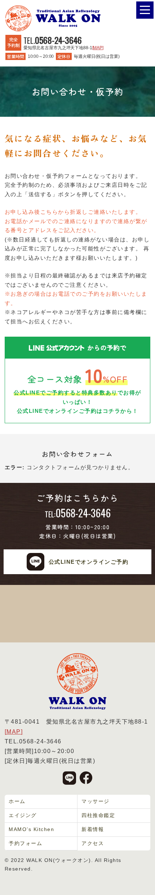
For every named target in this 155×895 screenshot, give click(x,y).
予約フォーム (25, 843)
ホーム (17, 801)
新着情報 (92, 829)
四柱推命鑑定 (98, 815)
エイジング (23, 815)
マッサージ (95, 801)
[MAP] (97, 47)
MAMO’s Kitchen (31, 829)
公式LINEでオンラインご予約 (89, 562)
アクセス (92, 843)
